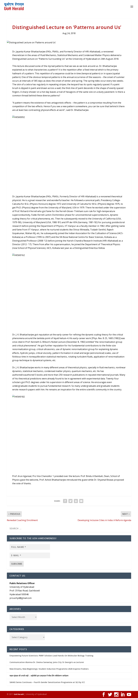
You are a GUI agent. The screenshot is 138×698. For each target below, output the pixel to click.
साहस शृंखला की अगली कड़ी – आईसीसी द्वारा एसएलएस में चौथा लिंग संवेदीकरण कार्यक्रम (39, 675)
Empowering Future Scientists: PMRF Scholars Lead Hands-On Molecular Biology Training (51, 655)
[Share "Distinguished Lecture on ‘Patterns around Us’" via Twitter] (70, 501)
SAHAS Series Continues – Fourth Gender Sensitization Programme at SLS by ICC (47, 682)
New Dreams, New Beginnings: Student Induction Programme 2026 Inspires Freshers (49, 669)
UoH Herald (19, 694)
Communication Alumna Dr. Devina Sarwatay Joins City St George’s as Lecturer (47, 662)
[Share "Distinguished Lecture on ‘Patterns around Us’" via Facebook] (65, 501)
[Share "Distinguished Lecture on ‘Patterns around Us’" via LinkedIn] (76, 501)
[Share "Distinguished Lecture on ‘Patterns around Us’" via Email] (81, 501)
